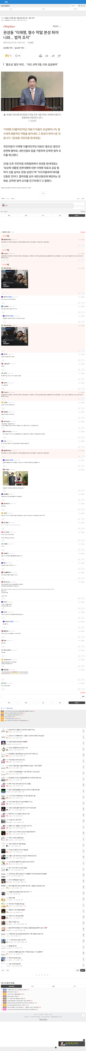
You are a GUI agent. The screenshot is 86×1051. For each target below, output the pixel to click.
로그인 (36, 1014)
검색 (78, 970)
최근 (3, 970)
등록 (83, 696)
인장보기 (6, 211)
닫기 (84, 1040)
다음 (60, 215)
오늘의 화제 (11, 986)
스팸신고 (13, 198)
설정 (51, 1014)
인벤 (6, 2)
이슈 (74, 986)
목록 (9, 215)
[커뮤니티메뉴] (2, 2)
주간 (32, 986)
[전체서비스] (84, 2)
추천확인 (3, 198)
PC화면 (41, 1014)
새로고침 (83, 232)
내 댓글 (43, 9)
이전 (43, 215)
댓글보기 (77, 702)
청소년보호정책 (45, 1016)
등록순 (8, 232)
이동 (7, 245)
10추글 (75, 9)
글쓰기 (84, 6)
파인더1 (3, 20)
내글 (11, 9)
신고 (8, 198)
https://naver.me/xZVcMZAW (8, 299)
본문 (26, 215)
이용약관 (26, 1016)
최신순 (12, 232)
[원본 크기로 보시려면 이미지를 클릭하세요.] (32, 73)
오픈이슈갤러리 (5, 6)
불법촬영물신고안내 (56, 1016)
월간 (53, 986)
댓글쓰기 (77, 215)
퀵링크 (46, 1014)
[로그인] (81, 2)
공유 (78, 198)
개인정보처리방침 (35, 1016)
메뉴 (2, 211)
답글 (3, 245)
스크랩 (82, 198)
